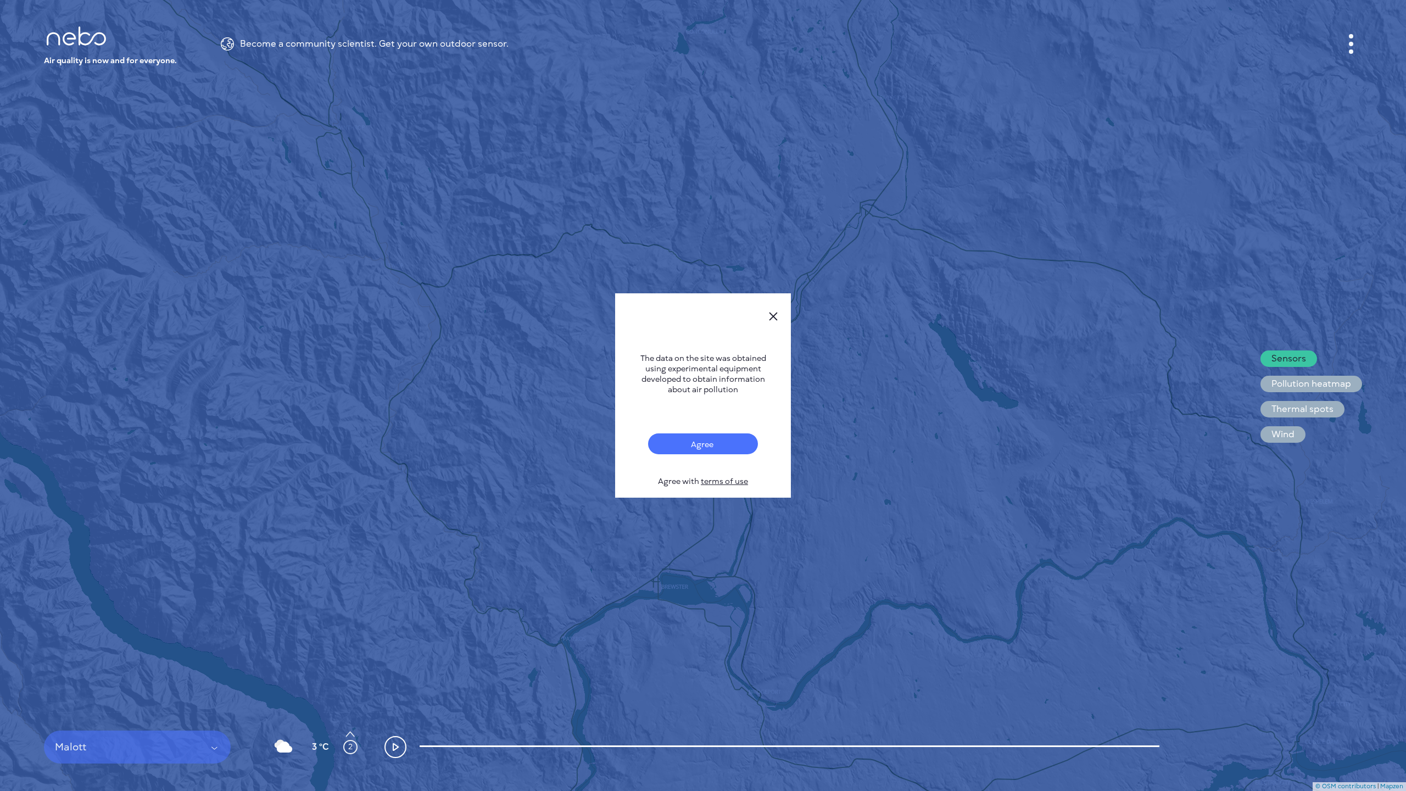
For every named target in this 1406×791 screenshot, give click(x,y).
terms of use (724, 481)
